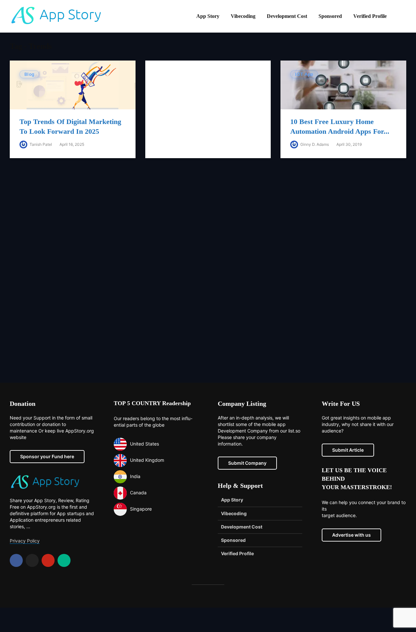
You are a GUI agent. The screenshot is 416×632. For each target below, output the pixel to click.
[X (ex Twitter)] (32, 560)
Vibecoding (243, 16)
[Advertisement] (208, 275)
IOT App (304, 74)
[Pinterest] (48, 560)
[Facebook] (16, 560)
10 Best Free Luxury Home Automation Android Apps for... (339, 126)
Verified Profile (370, 16)
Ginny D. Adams (314, 144)
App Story (207, 16)
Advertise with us (351, 535)
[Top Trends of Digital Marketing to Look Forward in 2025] (73, 84)
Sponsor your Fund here (47, 456)
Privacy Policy (25, 540)
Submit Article (348, 450)
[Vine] (64, 560)
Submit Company (247, 463)
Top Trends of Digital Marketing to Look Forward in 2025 (70, 126)
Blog (29, 74)
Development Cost (287, 16)
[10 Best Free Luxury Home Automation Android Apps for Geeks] (343, 84)
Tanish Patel (40, 144)
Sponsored (330, 16)
